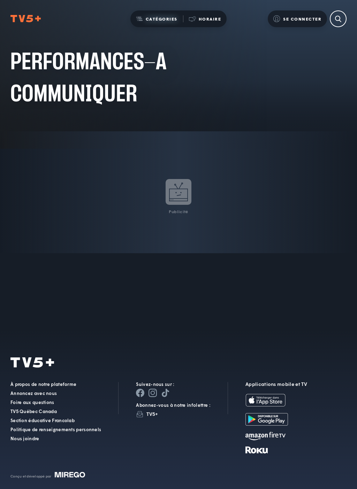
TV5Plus (25, 19)
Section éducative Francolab (42, 420)
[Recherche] (338, 18)
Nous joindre (24, 438)
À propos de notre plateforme (43, 384)
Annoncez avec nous (33, 393)
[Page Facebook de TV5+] (140, 393)
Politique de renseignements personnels (55, 429)
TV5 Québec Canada (33, 411)
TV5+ (152, 414)
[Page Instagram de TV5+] (153, 393)
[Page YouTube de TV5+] (165, 393)
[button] (156, 18)
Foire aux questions (32, 402)
